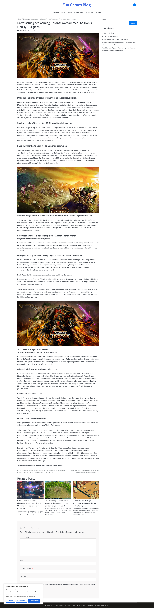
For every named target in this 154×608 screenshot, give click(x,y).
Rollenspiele (89, 12)
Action (63, 12)
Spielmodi (33, 465)
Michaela (32, 31)
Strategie (98, 12)
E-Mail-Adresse (26, 569)
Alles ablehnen (21, 600)
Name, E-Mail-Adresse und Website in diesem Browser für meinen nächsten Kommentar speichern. (58, 584)
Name (22, 561)
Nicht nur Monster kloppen (110, 36)
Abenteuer (56, 12)
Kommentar (25, 537)
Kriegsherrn (26, 465)
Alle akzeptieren (34, 600)
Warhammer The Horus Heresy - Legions (50, 465)
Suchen (104, 19)
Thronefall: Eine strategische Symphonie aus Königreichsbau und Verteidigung (84, 503)
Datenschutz (75, 605)
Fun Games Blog (77, 4)
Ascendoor (91, 605)
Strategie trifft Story (108, 33)
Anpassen (10, 600)
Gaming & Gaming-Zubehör (76, 12)
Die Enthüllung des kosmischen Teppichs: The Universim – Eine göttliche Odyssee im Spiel (56, 503)
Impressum (68, 605)
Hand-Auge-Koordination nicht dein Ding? (115, 39)
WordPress (105, 605)
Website (23, 577)
